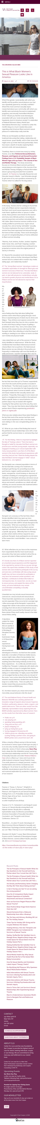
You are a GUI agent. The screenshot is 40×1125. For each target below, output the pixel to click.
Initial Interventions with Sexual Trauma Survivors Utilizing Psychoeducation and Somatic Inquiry (21, 982)
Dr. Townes (12, 174)
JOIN (6, 1106)
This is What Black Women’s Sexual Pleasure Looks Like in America (17, 74)
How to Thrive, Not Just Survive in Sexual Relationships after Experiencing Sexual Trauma (21, 990)
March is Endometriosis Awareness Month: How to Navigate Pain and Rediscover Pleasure (21, 997)
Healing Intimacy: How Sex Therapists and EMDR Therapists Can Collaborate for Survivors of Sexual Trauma (21, 930)
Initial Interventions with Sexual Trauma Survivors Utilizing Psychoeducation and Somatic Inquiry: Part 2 (21, 975)
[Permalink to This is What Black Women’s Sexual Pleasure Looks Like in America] (20, 85)
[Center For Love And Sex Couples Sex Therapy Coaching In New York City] (11, 10)
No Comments (34, 81)
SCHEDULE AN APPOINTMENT (15, 1031)
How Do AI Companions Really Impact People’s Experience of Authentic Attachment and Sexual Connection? (20, 896)
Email (6, 1025)
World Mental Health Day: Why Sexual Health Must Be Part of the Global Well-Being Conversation (20, 957)
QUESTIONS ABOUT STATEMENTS (16, 1037)
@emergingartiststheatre (12, 1080)
